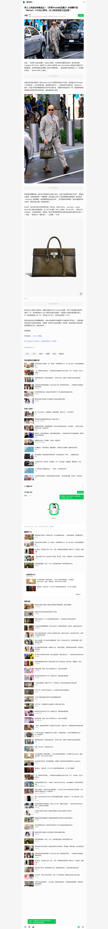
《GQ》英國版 (37, 336)
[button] (25, 927)
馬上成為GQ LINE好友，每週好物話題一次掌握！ (41, 341)
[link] (29, 927)
